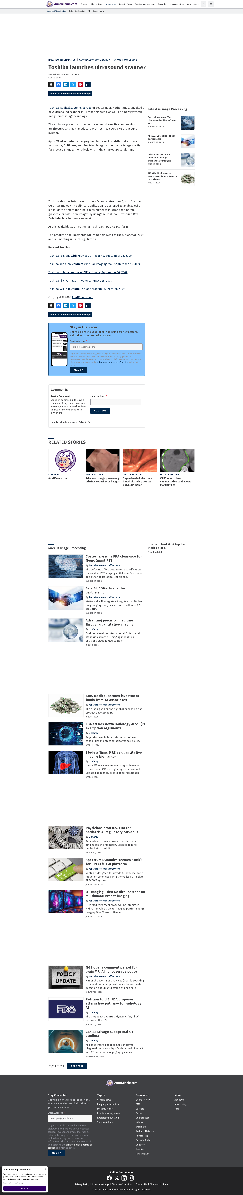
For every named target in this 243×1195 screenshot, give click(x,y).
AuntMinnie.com (82, 297)
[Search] (203, 4)
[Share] (58, 84)
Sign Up (78, 370)
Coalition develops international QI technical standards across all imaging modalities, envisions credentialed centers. (113, 637)
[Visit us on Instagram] (131, 1178)
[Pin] (80, 84)
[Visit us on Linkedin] (124, 1178)
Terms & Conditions (122, 1184)
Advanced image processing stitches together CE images (103, 480)
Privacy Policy (82, 1184)
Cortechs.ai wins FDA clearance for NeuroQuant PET (162, 120)
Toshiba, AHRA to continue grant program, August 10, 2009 (86, 289)
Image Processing (125, 59)
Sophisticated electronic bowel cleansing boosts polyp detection (138, 482)
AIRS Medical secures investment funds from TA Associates (162, 176)
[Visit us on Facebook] (109, 1178)
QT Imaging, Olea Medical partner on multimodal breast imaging (115, 894)
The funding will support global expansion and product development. (114, 710)
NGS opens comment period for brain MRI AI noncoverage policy (111, 969)
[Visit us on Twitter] (116, 1178)
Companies (54, 475)
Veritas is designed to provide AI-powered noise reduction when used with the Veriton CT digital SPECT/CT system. (114, 877)
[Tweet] (73, 84)
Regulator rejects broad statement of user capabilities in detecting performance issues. (113, 739)
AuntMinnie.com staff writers (63, 74)
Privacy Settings (100, 1184)
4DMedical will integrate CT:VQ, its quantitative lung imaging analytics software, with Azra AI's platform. (114, 605)
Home (165, 1184)
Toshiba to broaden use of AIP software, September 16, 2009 (88, 272)
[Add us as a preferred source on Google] (88, 84)
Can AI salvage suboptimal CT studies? (109, 1034)
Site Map (154, 1184)
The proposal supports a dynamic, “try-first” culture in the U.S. (112, 1018)
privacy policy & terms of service (112, 362)
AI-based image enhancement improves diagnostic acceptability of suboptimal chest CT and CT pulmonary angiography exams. (114, 1048)
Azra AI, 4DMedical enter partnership (161, 137)
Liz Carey (93, 629)
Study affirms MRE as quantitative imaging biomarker (114, 755)
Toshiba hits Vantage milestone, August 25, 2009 (80, 280)
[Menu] (211, 4)
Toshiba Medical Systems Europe (70, 107)
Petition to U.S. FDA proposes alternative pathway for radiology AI (113, 1003)
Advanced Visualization (94, 59)
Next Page (77, 1066)
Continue (100, 410)
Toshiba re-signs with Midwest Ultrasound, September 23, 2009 (90, 255)
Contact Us (141, 1184)
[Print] (51, 84)
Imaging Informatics (62, 59)
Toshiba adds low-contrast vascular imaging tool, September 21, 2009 (94, 264)
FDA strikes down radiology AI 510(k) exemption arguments (115, 726)
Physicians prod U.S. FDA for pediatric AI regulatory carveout (112, 830)
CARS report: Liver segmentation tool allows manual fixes (175, 482)
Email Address (78, 341)
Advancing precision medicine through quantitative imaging (159, 157)
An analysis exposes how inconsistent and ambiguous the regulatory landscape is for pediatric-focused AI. (111, 845)
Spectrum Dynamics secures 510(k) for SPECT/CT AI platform (113, 862)
